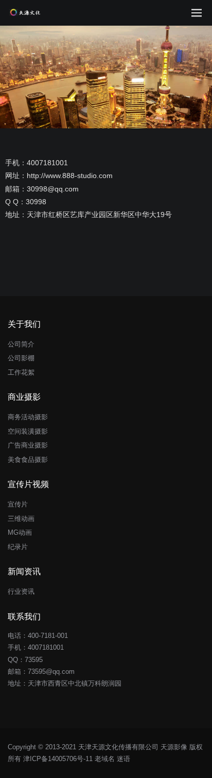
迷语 (123, 759)
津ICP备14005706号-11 (58, 759)
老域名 (105, 759)
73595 (34, 660)
